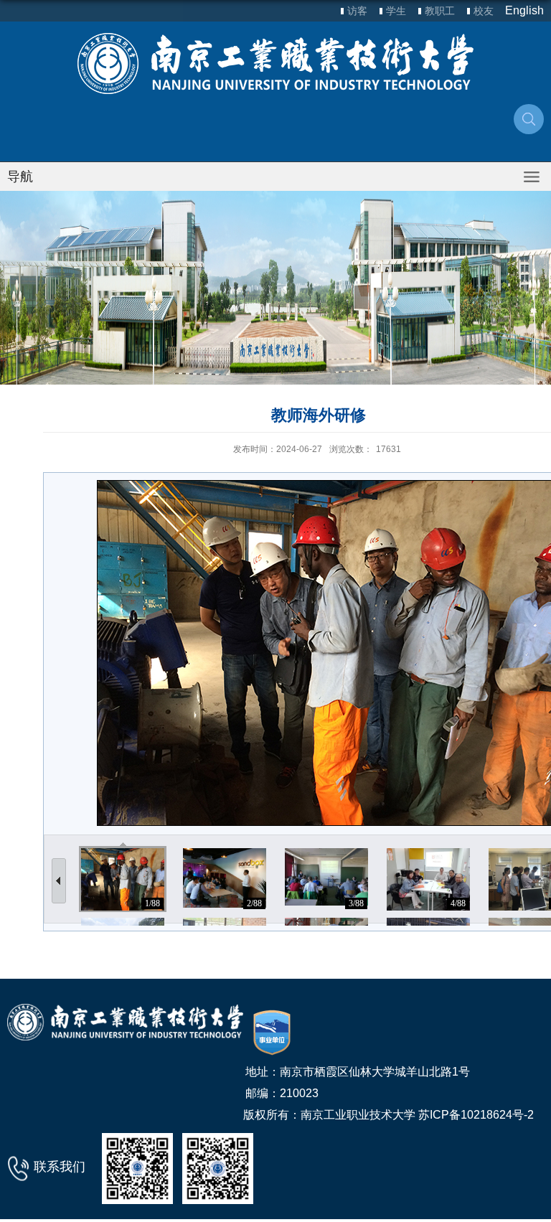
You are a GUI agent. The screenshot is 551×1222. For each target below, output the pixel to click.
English (524, 10)
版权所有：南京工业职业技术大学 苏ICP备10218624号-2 (388, 1115)
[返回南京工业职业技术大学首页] (275, 63)
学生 (396, 11)
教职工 (440, 11)
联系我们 (59, 1167)
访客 (357, 11)
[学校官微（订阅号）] (217, 1167)
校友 (484, 11)
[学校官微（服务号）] (137, 1167)
